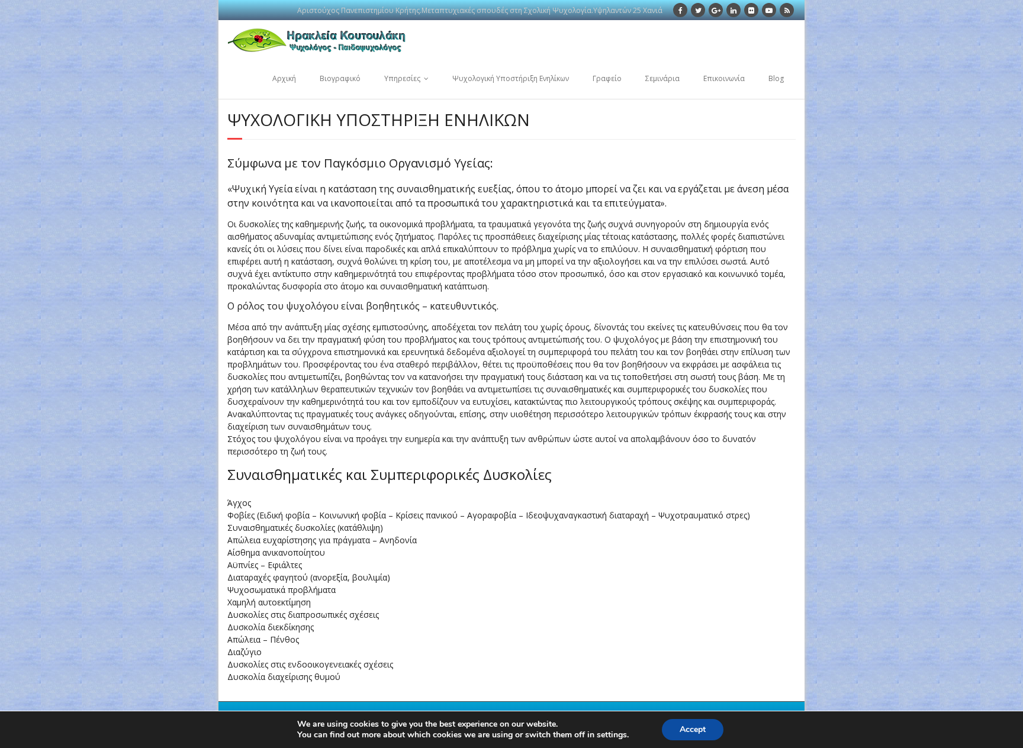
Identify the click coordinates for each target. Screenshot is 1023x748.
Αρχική (284, 78)
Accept (693, 729)
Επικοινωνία (724, 78)
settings (612, 735)
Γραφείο (607, 78)
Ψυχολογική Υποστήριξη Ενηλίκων (510, 78)
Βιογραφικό (340, 78)
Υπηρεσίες (402, 78)
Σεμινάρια (662, 78)
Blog (776, 78)
